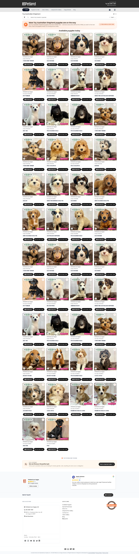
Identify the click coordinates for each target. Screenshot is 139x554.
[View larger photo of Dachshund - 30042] (67, 34)
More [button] (115, 14)
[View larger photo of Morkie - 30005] (114, 139)
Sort (112, 17)
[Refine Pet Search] (24, 17)
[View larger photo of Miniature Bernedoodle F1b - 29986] (67, 174)
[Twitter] (37, 541)
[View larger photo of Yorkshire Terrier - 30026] (114, 104)
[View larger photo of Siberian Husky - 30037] (91, 69)
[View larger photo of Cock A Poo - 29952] (114, 349)
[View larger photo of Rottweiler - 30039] (43, 69)
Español (65, 518)
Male (26, 59)
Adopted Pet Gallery (56, 9)
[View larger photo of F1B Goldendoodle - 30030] (91, 104)
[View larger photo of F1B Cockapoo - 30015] (67, 139)
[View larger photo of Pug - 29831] (67, 419)
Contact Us (65, 512)
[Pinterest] (34, 541)
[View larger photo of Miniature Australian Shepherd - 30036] (114, 69)
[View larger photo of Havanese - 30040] (114, 34)
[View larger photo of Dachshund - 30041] (91, 34)
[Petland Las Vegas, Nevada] (29, 3)
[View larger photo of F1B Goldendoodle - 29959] (91, 349)
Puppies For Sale (35, 9)
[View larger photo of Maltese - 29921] (43, 419)
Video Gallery (45, 9)
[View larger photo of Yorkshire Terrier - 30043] (43, 34)
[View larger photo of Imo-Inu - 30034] (43, 104)
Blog (74, 9)
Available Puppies (67, 504)
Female (27, 94)
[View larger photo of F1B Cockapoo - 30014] (91, 139)
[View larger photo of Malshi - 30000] (43, 174)
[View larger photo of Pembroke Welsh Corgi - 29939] (114, 384)
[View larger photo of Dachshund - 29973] (114, 209)
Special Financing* (67, 506)
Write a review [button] (33, 486)
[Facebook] (25, 541)
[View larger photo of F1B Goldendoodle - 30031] (67, 104)
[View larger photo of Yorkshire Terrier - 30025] (43, 139)
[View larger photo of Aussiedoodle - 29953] (43, 384)
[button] (28, 34)
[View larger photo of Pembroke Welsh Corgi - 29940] (91, 384)
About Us (64, 508)
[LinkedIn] (39, 541)
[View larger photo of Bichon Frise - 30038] (67, 69)
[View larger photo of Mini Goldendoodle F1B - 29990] (114, 174)
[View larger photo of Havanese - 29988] (91, 174)
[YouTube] (31, 541)
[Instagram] (28, 541)
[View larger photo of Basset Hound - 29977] (43, 349)
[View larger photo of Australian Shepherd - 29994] (67, 209)
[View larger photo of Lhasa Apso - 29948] (67, 384)
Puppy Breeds (67, 9)
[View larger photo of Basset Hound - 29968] (67, 349)
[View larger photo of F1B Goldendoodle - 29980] (91, 209)
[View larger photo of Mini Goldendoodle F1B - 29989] (43, 209)
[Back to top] (115, 495)
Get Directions (29, 516)
